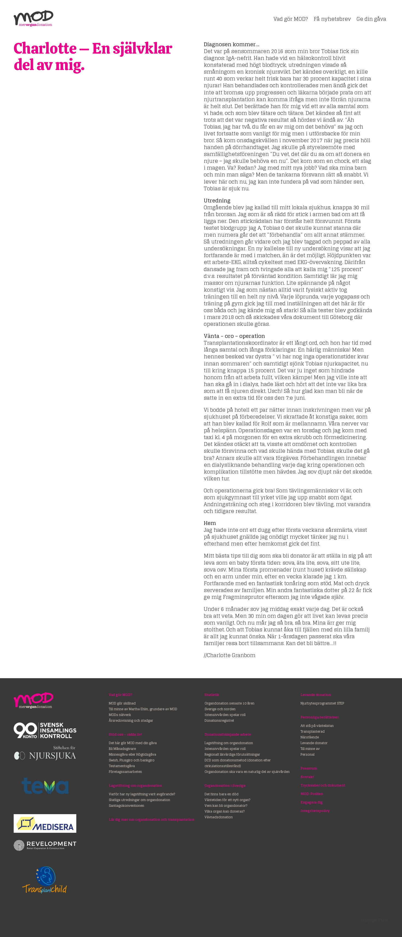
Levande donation (316, 695)
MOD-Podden (312, 794)
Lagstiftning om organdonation (135, 785)
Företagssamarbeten (125, 771)
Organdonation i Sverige (225, 785)
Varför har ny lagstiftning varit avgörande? (142, 794)
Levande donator (314, 743)
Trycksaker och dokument (323, 785)
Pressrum (309, 768)
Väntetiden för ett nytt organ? (227, 800)
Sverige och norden (220, 709)
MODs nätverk (120, 715)
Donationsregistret (219, 720)
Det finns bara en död (221, 794)
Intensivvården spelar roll (225, 715)
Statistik (212, 695)
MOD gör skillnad (122, 703)
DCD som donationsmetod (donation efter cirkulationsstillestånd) (238, 763)
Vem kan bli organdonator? (226, 805)
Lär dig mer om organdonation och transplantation (151, 819)
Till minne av (310, 749)
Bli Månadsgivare (122, 749)
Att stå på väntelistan (317, 726)
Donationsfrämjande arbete (228, 734)
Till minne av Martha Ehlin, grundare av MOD (143, 709)
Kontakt (307, 777)
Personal (307, 754)
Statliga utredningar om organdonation (139, 800)
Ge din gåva (371, 19)
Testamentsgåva (122, 766)
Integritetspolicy (315, 811)
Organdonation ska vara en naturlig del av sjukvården (247, 771)
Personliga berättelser (320, 717)
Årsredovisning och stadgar (131, 720)
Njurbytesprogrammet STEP (322, 703)
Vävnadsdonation (219, 817)
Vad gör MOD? (290, 19)
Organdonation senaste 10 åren (229, 703)
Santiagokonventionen (126, 805)
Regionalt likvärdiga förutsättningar (232, 754)
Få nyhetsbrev (332, 19)
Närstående (310, 737)
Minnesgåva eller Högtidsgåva (132, 754)
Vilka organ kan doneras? (224, 811)
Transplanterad (313, 731)
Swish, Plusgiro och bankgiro (132, 760)
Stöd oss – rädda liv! (125, 734)
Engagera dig (312, 802)
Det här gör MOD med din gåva (133, 743)
